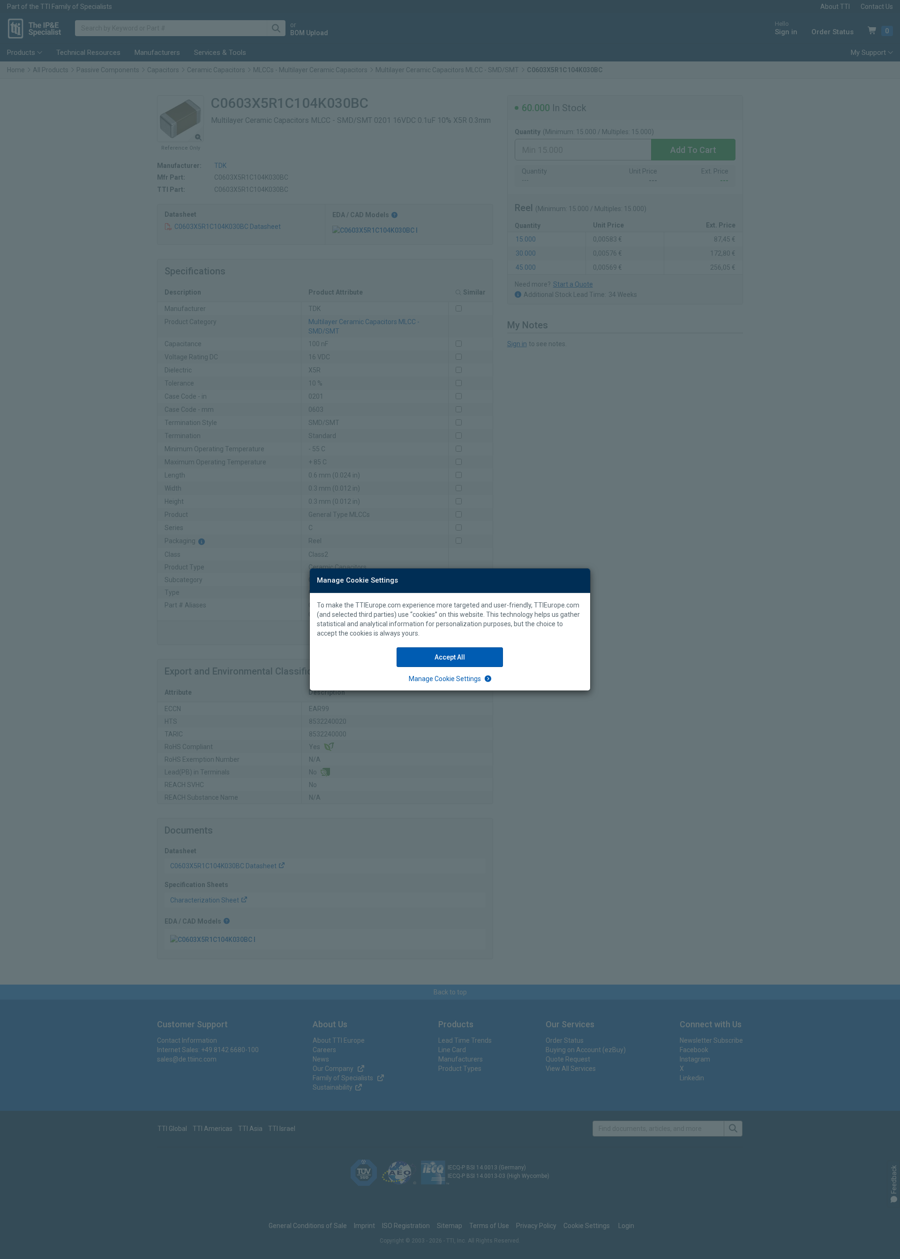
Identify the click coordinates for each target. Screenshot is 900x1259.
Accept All (450, 657)
